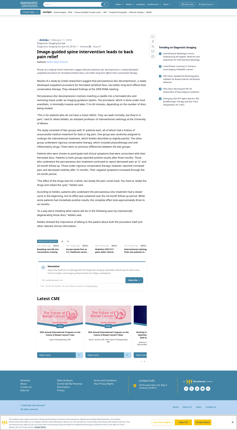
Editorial (24, 390)
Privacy (60, 390)
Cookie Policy (40, 427)
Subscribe (132, 280)
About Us (187, 407)
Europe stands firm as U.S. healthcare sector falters (76, 250)
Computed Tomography (118, 12)
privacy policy (92, 286)
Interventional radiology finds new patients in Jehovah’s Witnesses (135, 250)
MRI (104, 12)
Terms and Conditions (105, 380)
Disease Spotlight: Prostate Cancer (88, 12)
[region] (118, 422)
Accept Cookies (203, 422)
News (198, 407)
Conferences (153, 4)
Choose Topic (28, 12)
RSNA (70, 12)
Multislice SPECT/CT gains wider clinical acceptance (104, 250)
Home (175, 407)
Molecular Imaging (136, 12)
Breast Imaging (60, 12)
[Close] (233, 422)
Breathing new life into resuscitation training (48, 250)
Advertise (25, 380)
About (23, 383)
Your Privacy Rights (104, 383)
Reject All (183, 422)
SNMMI (149, 12)
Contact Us (26, 387)
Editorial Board (65, 380)
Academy (140, 4)
